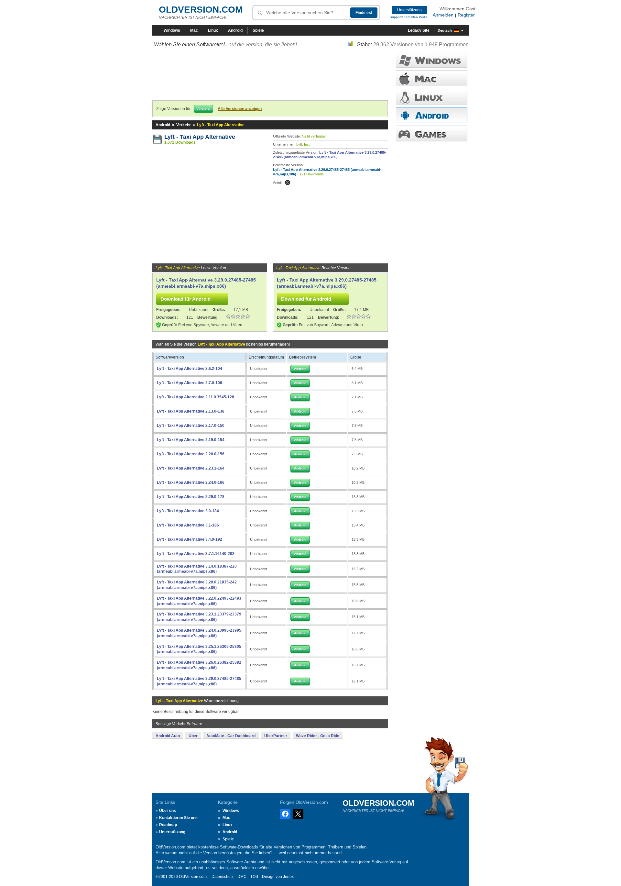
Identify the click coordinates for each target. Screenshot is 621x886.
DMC (241, 876)
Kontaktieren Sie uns (178, 817)
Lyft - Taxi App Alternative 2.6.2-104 (189, 368)
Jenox (288, 876)
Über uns (167, 810)
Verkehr (183, 125)
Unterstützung (409, 10)
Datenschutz (223, 876)
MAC (431, 78)
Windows (172, 30)
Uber (193, 736)
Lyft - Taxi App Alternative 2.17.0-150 (190, 425)
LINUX (431, 97)
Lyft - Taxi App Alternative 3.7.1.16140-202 (195, 553)
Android (235, 30)
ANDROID (431, 115)
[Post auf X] (287, 182)
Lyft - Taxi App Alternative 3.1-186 (188, 525)
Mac (194, 30)
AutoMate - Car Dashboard (231, 736)
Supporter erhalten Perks (408, 17)
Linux (213, 30)
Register (466, 14)
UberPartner (275, 736)
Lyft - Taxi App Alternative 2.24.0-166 (190, 482)
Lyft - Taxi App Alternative (199, 137)
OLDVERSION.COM (201, 10)
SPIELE (431, 133)
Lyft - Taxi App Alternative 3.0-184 (188, 511)
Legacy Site (419, 30)
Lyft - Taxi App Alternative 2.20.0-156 (190, 454)
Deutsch (445, 30)
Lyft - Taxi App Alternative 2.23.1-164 (190, 468)
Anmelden (443, 14)
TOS (254, 876)
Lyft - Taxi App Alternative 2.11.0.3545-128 (195, 397)
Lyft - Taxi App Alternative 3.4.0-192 (189, 539)
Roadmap (168, 825)
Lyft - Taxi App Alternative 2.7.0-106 (189, 383)
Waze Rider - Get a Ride (317, 736)
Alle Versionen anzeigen (240, 108)
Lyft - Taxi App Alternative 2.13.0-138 (190, 411)
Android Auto (168, 736)
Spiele (258, 30)
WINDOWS (431, 60)
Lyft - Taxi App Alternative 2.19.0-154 (190, 439)
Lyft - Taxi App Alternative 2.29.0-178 (190, 496)
